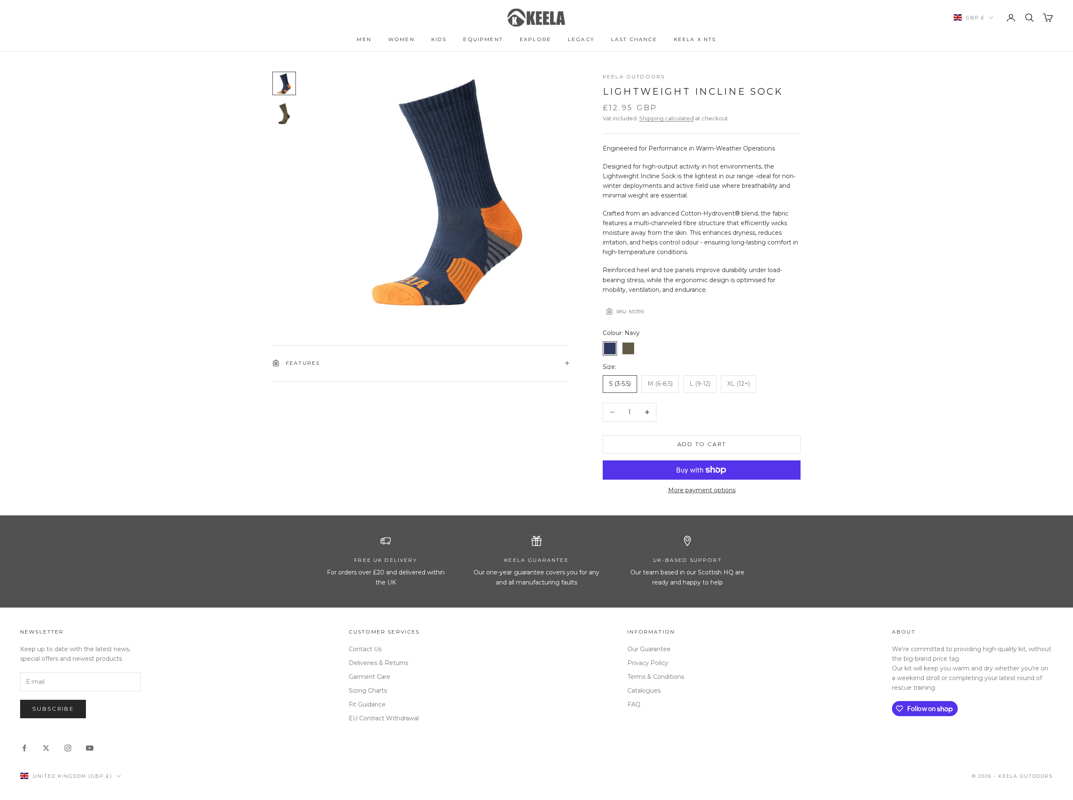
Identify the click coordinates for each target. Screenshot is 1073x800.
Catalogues (644, 690)
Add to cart (701, 444)
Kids (439, 39)
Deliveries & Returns (378, 663)
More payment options (702, 490)
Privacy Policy (647, 663)
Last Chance (634, 39)
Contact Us (365, 649)
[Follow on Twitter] (46, 748)
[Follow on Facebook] (24, 748)
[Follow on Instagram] (68, 748)
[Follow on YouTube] (90, 748)
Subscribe (53, 708)
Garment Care (369, 677)
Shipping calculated (666, 118)
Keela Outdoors (634, 76)
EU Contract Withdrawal (384, 718)
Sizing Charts (368, 690)
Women (401, 39)
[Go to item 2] (284, 113)
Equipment (483, 39)
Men (364, 39)
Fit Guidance (367, 704)
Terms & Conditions (655, 677)
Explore (535, 39)
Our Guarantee (649, 649)
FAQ (633, 704)
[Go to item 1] (284, 83)
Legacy (581, 39)
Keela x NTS (695, 39)
